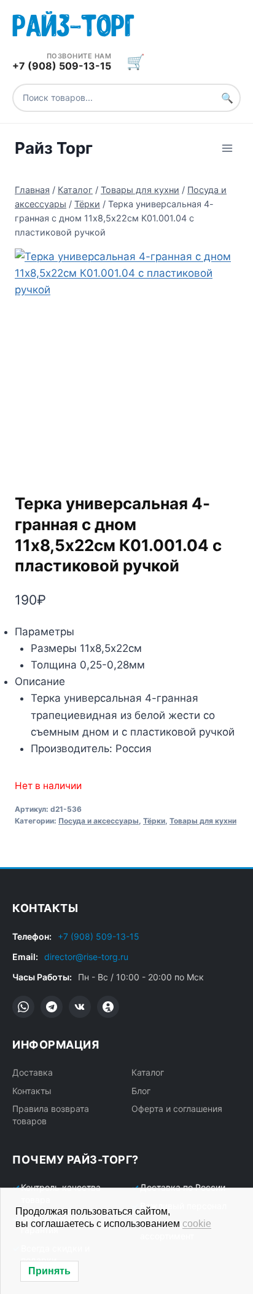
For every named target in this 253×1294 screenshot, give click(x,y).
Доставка (32, 1072)
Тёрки (154, 820)
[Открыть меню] (227, 147)
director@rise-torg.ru (86, 956)
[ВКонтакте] (80, 1007)
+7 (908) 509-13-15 (98, 936)
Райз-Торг (73, 23)
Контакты (32, 1091)
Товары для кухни (202, 820)
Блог (140, 1091)
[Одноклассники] (108, 1007)
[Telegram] (52, 1007)
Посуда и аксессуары (98, 820)
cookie (196, 1223)
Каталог (147, 1072)
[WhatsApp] (23, 1007)
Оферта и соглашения (176, 1108)
